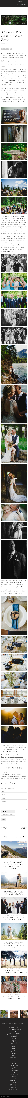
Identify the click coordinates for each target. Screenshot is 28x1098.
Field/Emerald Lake (14, 1033)
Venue (8, 776)
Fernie (14, 1031)
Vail (14, 1072)
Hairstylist (21, 778)
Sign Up (23, 23)
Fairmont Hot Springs (14, 1029)
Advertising (14, 1084)
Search (14, 1082)
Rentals (18, 781)
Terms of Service (14, 1089)
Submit (3, 819)
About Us (14, 1079)
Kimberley (14, 1038)
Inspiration (21, 4)
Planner (2, 774)
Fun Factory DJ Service (11, 782)
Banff (14, 1048)
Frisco (14, 1069)
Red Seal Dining (12, 783)
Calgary (14, 1050)
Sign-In (18, 23)
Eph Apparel (15, 778)
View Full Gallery (14, 767)
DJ (5, 781)
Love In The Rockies (6, 45)
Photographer (19, 774)
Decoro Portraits (14, 780)
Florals (20, 780)
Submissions (14, 1086)
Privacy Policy (14, 1087)
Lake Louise (14, 1059)
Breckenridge (14, 1065)
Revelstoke (14, 1043)
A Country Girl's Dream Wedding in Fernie (12, 36)
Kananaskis (14, 1057)
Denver (14, 1067)
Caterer (6, 783)
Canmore (14, 1052)
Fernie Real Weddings (7, 28)
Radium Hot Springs (14, 1042)
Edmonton (14, 1053)
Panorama (14, 1040)
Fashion (21, 10)
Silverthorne (14, 1070)
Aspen (14, 1063)
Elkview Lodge (5, 74)
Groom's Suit (9, 778)
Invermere (14, 1036)
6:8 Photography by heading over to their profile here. (13, 757)
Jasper (14, 1055)
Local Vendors (21, 16)
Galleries (21, 7)
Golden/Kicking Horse (14, 1035)
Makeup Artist (8, 780)
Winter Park (14, 1074)
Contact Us (14, 1080)
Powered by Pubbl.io (6, 1096)
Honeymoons (21, 12)
